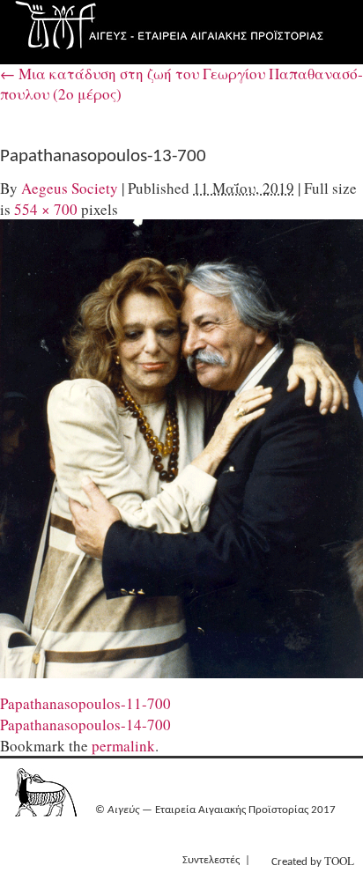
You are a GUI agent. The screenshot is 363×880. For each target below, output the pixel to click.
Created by (312, 861)
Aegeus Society (69, 188)
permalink (123, 746)
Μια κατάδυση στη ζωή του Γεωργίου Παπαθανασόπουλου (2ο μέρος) (181, 83)
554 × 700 (46, 209)
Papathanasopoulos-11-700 (85, 703)
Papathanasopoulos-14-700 (85, 724)
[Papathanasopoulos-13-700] (181, 448)
